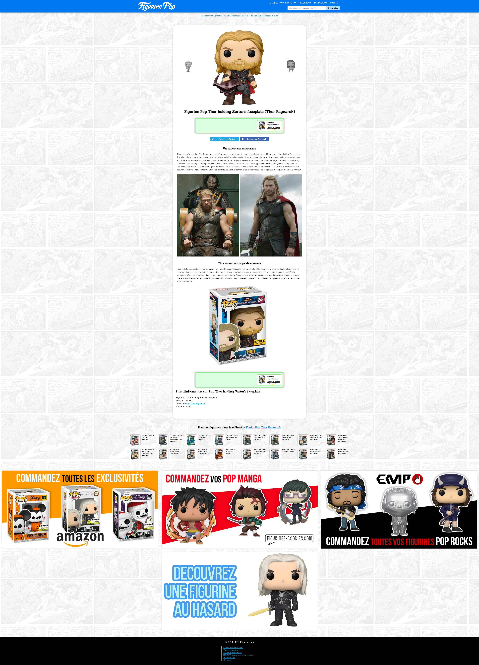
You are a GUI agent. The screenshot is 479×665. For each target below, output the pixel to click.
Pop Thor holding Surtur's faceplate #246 (260, 16)
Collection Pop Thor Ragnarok (227, 16)
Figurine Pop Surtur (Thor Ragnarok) (230, 451)
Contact (227, 660)
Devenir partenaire (232, 652)
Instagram (320, 2)
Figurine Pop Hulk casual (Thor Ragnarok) (288, 437)
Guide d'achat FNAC (233, 647)
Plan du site (229, 657)
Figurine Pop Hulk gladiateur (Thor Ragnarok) (260, 437)
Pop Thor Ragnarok (195, 403)
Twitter (334, 2)
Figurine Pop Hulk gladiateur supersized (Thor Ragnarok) (176, 438)
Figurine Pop (206, 16)
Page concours (230, 650)
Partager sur (227, 139)
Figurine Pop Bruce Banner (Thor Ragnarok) (203, 451)
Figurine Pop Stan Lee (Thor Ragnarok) (148, 437)
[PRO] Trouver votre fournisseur (238, 655)
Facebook (305, 2)
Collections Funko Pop (283, 2)
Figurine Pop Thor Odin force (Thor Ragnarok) (316, 437)
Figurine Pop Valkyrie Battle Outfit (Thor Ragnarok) (343, 438)
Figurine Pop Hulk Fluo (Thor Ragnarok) (204, 437)
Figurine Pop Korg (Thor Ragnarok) (288, 450)
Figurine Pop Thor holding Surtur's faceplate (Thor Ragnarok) (148, 452)
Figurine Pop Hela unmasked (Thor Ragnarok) (260, 451)
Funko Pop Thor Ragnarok (263, 427)
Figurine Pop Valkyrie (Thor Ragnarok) (315, 451)
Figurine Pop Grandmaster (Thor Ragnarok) (175, 451)
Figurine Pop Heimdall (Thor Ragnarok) (343, 451)
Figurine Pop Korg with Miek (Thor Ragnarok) (232, 437)
